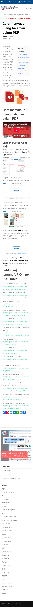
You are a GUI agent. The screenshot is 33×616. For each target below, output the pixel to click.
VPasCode (5, 593)
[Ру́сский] (24, 18)
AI (2, 496)
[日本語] (19, 18)
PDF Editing (8, 38)
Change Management (9, 510)
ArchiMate (5, 503)
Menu (30, 8)
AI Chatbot (5, 499)
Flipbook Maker (7, 527)
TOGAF (4, 576)
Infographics (6, 537)
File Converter (6, 524)
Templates (5, 572)
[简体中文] (28, 18)
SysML (4, 569)
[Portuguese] (22, 18)
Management (6, 541)
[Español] (10, 18)
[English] (8, 18)
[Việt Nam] (26, 18)
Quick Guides (6, 565)
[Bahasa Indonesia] (17, 18)
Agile (3, 489)
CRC (3, 513)
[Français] (13, 18)
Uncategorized (7, 583)
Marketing (5, 544)
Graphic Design (7, 531)
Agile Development (8, 492)
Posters (4, 562)
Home (4, 15)
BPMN (4, 506)
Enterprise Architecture (9, 520)
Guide (4, 534)
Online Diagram (7, 551)
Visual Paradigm (7, 586)
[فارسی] (12, 18)
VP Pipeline (5, 590)
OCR (3, 548)
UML (3, 579)
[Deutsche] (6, 18)
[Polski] (21, 18)
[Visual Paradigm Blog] (9, 8)
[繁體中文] (29, 18)
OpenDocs (5, 555)
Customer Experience (9, 517)
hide (26, 51)
